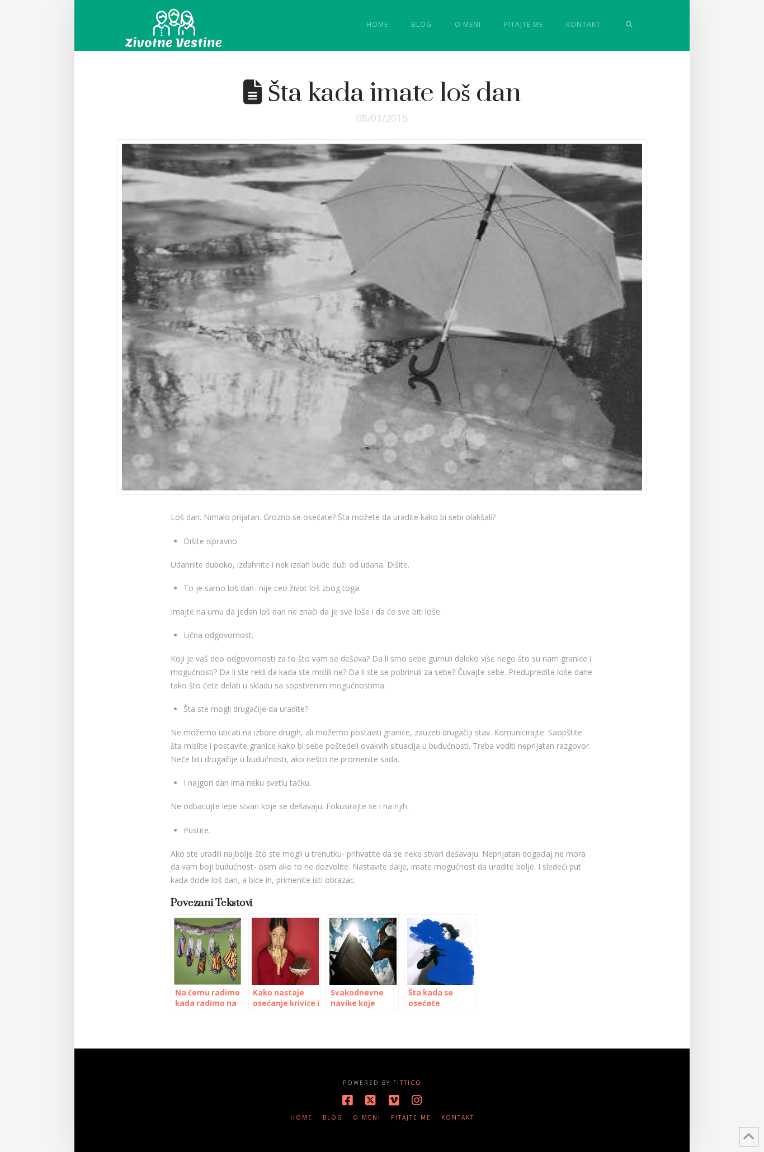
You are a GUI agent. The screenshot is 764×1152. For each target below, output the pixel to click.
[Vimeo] (394, 1100)
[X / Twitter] (370, 1100)
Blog (333, 1117)
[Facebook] (347, 1100)
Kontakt (457, 1117)
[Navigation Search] (629, 25)
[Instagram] (417, 1100)
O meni (367, 1117)
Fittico (407, 1083)
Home (301, 1117)
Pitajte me (411, 1117)
